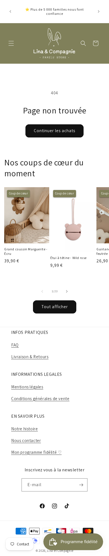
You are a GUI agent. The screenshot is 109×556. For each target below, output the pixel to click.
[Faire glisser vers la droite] (67, 291)
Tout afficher (54, 306)
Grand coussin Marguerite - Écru (26, 251)
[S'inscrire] (81, 484)
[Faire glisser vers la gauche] (42, 291)
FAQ (15, 345)
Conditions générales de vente (40, 398)
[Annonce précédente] (10, 11)
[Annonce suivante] (99, 11)
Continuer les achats (54, 130)
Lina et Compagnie (60, 551)
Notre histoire (24, 428)
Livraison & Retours (29, 356)
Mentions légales (27, 386)
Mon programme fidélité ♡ (36, 452)
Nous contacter (26, 440)
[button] (11, 43)
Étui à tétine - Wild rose (68, 258)
